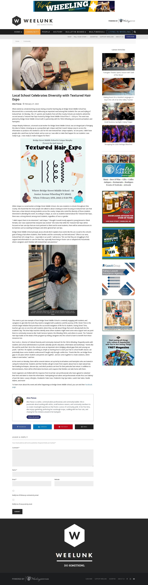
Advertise (94, 37)
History (58, 32)
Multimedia (96, 32)
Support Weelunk (107, 37)
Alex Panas (17, 104)
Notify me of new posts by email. (22, 504)
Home (17, 32)
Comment (15, 448)
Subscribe (130, 37)
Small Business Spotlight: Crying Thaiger (118, 122)
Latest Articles (118, 50)
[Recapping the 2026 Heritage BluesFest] (118, 134)
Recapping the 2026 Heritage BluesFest (118, 144)
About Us (120, 37)
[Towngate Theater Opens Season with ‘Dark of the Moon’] (118, 62)
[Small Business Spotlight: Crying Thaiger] (118, 112)
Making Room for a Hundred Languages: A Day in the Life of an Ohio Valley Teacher (118, 98)
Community (32, 32)
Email (14, 479)
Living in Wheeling (119, 32)
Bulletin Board (75, 32)
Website (56, 479)
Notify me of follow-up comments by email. (25, 495)
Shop (70, 37)
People (46, 32)
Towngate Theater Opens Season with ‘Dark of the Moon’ (118, 73)
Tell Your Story (80, 37)
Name (14, 470)
